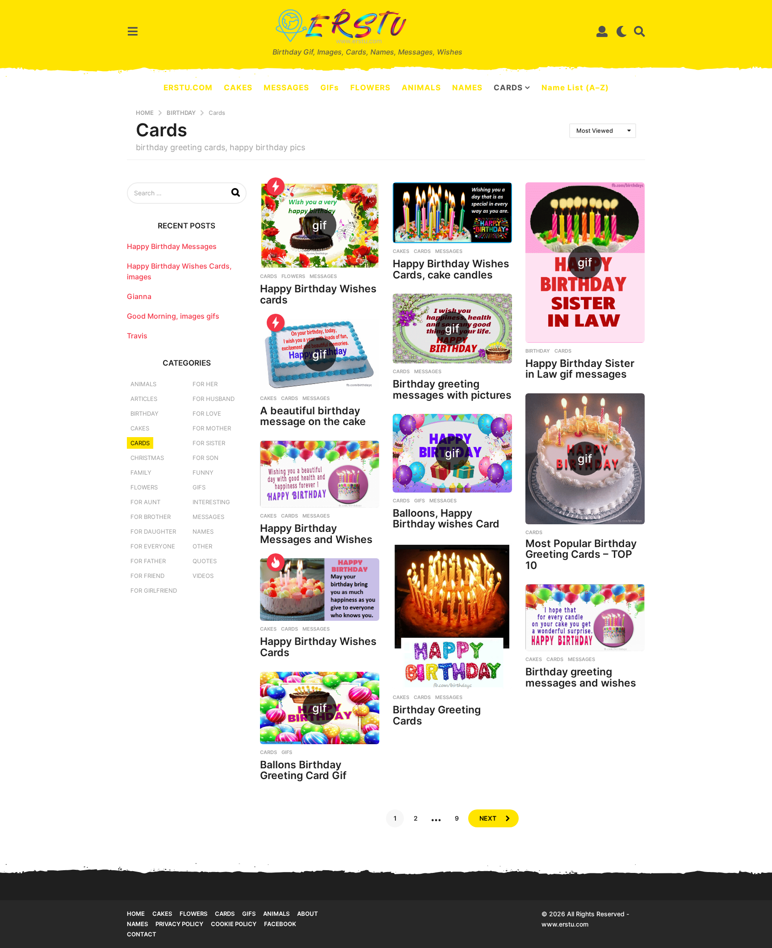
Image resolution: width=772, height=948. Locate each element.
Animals (143, 384)
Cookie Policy (233, 923)
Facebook (280, 923)
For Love (207, 413)
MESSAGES (286, 87)
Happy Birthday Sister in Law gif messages (579, 369)
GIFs (329, 87)
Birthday (537, 351)
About (307, 913)
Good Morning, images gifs (173, 316)
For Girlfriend (153, 590)
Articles (143, 398)
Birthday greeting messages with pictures (452, 389)
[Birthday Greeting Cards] (452, 616)
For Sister (209, 443)
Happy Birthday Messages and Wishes (316, 534)
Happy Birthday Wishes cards (318, 294)
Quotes (205, 561)
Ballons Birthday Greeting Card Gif (303, 770)
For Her (205, 384)
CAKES (238, 87)
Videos (203, 575)
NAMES (467, 87)
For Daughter (153, 531)
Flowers (293, 276)
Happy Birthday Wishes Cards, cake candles (451, 269)
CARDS (508, 87)
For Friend (147, 575)
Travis (137, 335)
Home (136, 913)
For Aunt (145, 502)
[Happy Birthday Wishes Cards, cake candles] (452, 212)
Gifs (249, 913)
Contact (141, 934)
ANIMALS (421, 87)
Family (140, 472)
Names (203, 531)
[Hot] (276, 562)
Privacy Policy (179, 923)
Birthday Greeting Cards (437, 715)
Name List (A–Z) (575, 87)
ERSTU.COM (188, 87)
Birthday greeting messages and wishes (580, 677)
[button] (132, 31)
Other (202, 546)
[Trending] (276, 186)
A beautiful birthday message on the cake (313, 416)
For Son (205, 457)
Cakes (401, 251)
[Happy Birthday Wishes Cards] (319, 589)
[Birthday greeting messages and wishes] (585, 617)
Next (487, 818)
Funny (203, 472)
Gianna (139, 296)
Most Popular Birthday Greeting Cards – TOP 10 (581, 554)
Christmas (147, 457)
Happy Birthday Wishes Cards (318, 647)
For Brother (150, 516)
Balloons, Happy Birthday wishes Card (446, 519)
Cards (268, 276)
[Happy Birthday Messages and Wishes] (319, 474)
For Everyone (152, 546)
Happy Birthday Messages (172, 246)
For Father (148, 561)
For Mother (212, 428)
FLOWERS (370, 87)
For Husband (214, 398)
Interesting (211, 502)
